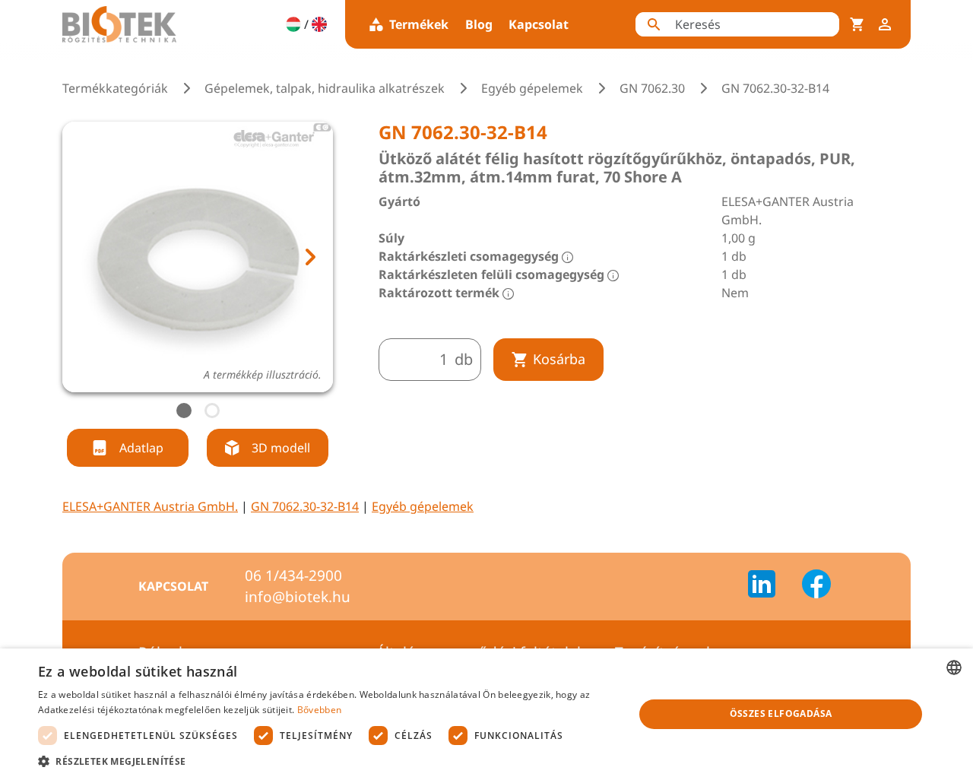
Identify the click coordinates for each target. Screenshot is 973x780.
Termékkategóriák (115, 88)
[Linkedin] (770, 586)
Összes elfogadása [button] (781, 713)
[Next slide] (309, 257)
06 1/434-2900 (293, 575)
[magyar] (293, 24)
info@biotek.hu (297, 597)
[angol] (319, 24)
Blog (479, 24)
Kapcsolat (539, 24)
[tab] (184, 410)
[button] (327, 761)
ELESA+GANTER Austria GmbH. (150, 506)
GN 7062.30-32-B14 (305, 506)
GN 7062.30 (652, 88)
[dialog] (486, 714)
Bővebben (319, 709)
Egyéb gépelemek (532, 88)
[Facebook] (816, 586)
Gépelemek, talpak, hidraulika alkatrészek (324, 88)
